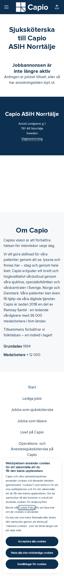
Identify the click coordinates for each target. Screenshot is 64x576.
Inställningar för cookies (32, 564)
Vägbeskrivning (32, 139)
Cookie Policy (26, 507)
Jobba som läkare (32, 421)
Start (32, 387)
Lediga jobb (32, 398)
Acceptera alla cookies (32, 541)
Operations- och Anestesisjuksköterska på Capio (32, 449)
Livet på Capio (32, 432)
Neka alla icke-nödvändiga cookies (32, 553)
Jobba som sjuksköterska (32, 410)
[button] (57, 7)
